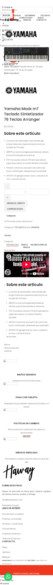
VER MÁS (26, 436)
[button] (8, 577)
